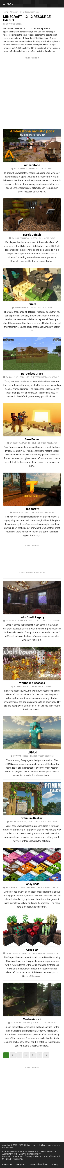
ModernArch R (32, 1019)
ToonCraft (32, 508)
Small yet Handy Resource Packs (35, 377)
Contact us (7, 1164)
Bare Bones (32, 439)
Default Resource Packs (44, 238)
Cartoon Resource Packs (42, 513)
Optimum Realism (32, 818)
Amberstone (32, 165)
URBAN (32, 752)
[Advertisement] (32, 92)
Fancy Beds (32, 884)
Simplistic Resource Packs (44, 443)
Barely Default (32, 234)
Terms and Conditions (39, 1164)
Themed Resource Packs (41, 308)
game (19, 1159)
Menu (10, 4)
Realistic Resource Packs (41, 169)
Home (5, 12)
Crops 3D (32, 949)
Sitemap (54, 1164)
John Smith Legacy (32, 617)
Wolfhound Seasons (32, 683)
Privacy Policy (21, 1164)
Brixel (32, 304)
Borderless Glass (32, 373)
